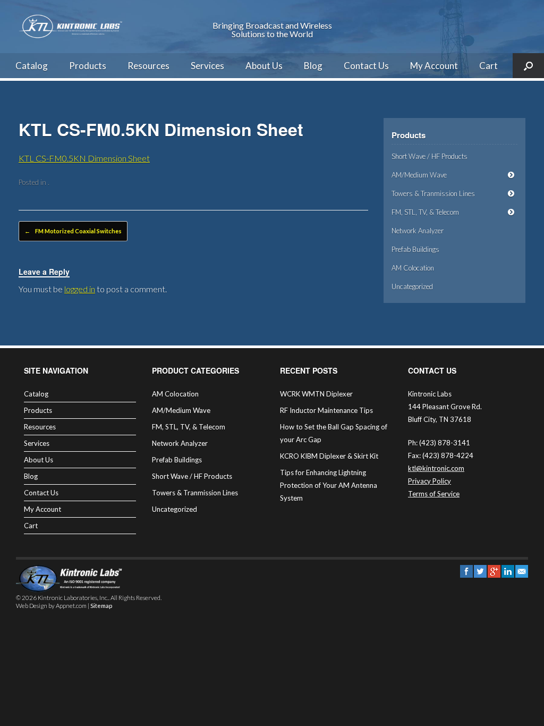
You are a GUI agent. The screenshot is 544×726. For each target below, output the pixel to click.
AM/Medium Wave (419, 175)
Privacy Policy (429, 481)
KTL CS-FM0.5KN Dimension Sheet (84, 158)
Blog (313, 65)
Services (207, 65)
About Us (264, 65)
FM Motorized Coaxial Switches (73, 230)
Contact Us (366, 65)
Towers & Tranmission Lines (433, 193)
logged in (79, 289)
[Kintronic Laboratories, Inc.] (72, 26)
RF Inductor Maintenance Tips (326, 410)
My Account (434, 65)
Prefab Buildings (415, 249)
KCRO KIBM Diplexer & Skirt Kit (329, 456)
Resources (148, 65)
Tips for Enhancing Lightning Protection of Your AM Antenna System (328, 485)
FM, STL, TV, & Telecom (425, 212)
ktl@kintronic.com (436, 468)
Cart (488, 65)
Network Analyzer (418, 230)
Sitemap (101, 605)
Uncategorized (412, 286)
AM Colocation (413, 268)
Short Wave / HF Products (430, 156)
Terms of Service (434, 493)
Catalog (31, 65)
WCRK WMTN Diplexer (316, 394)
